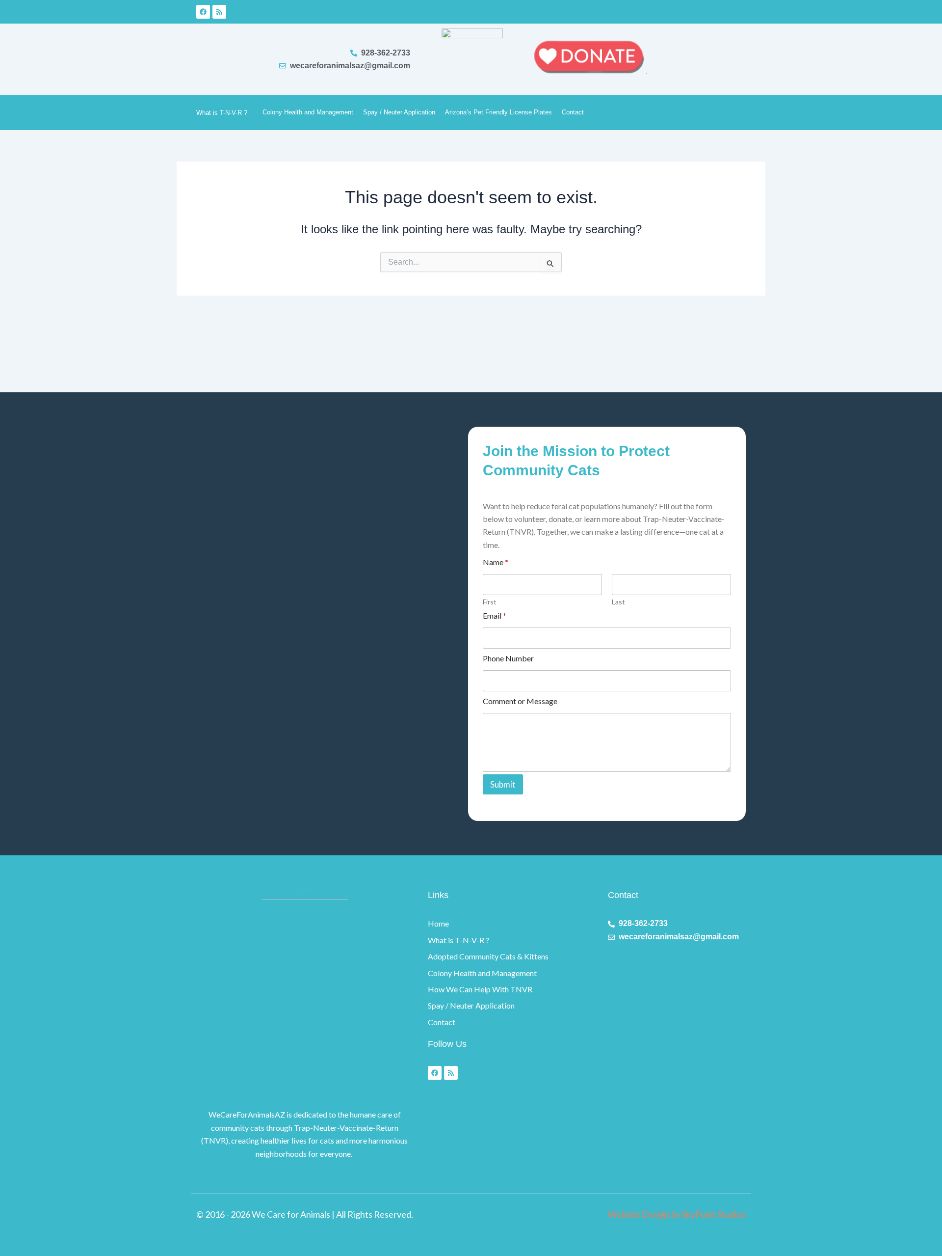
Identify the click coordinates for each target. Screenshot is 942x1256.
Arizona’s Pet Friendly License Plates (498, 112)
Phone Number (508, 658)
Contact (573, 112)
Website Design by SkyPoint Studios (677, 1214)
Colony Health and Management (307, 112)
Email (494, 615)
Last (618, 602)
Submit (503, 784)
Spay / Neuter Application (399, 112)
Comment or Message (520, 701)
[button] (251, 112)
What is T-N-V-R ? (221, 112)
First (490, 602)
